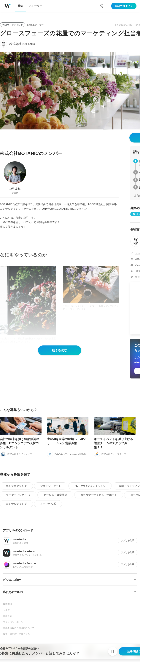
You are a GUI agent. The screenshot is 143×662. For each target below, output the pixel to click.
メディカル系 (48, 504)
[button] (71, 530)
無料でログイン (124, 6)
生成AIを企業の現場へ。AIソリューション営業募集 (66, 441)
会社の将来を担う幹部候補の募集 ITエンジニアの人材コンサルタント (19, 443)
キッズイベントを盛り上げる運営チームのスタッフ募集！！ (113, 443)
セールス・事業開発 (55, 495)
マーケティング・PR (18, 495)
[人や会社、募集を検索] (102, 6)
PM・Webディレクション (90, 486)
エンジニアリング (16, 486)
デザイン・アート (50, 486)
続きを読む (59, 350)
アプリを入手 (127, 540)
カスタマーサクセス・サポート (98, 495)
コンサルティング (16, 504)
